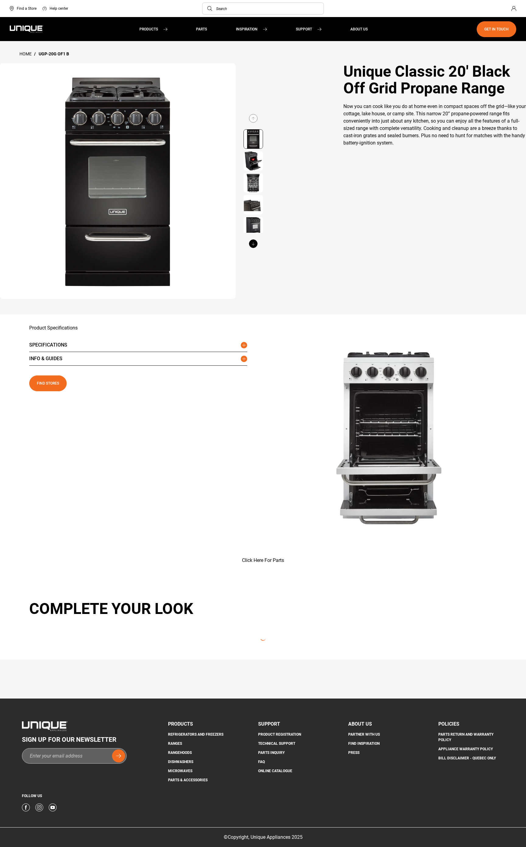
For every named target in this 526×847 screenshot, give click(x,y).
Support (304, 29)
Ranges (175, 743)
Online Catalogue (275, 771)
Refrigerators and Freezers (195, 734)
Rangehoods (180, 753)
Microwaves (180, 771)
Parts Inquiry (271, 753)
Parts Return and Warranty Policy (465, 737)
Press (353, 753)
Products (148, 29)
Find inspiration (364, 743)
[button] (209, 8)
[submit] (118, 755)
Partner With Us (364, 734)
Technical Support (276, 743)
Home (26, 53)
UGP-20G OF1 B (54, 53)
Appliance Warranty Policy (465, 749)
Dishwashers (180, 762)
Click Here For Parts (263, 560)
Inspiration (247, 29)
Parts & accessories (188, 780)
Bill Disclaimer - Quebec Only (467, 758)
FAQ (261, 762)
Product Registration (279, 734)
